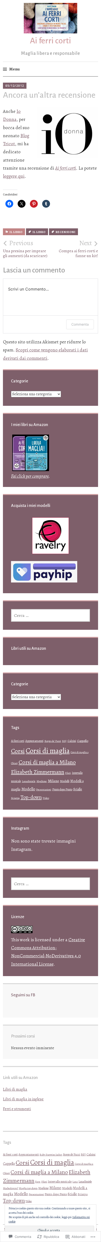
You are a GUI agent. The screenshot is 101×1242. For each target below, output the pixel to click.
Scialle (77, 789)
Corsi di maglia (48, 751)
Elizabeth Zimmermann (37, 772)
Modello (28, 789)
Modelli (64, 781)
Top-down (31, 797)
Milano (53, 780)
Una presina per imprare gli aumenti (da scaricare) (25, 249)
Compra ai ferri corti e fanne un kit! (78, 249)
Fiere (37, 1182)
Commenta (80, 324)
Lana (75, 1182)
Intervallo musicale (60, 1181)
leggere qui (14, 176)
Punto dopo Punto (62, 789)
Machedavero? (10, 1188)
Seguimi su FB (23, 995)
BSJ (64, 741)
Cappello (82, 740)
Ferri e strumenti (17, 1109)
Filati (68, 773)
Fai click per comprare (30, 476)
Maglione (42, 781)
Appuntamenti (34, 741)
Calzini (71, 741)
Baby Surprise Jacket (50, 1154)
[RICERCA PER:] (50, 615)
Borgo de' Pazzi (52, 741)
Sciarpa (15, 798)
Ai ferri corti (50, 40)
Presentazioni (43, 789)
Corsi (18, 751)
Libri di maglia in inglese (23, 1099)
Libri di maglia (15, 1089)
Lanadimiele (29, 781)
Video (46, 798)
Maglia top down (28, 1188)
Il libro (16, 232)
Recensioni (66, 232)
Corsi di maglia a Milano (47, 762)
